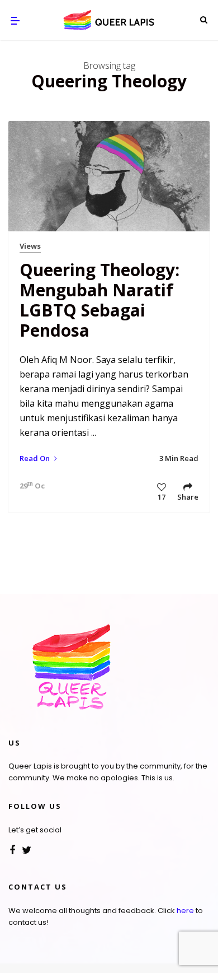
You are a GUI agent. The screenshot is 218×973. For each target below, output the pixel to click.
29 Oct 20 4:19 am (30, 485)
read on (35, 458)
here (185, 910)
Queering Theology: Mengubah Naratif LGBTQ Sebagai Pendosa (99, 300)
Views (30, 246)
